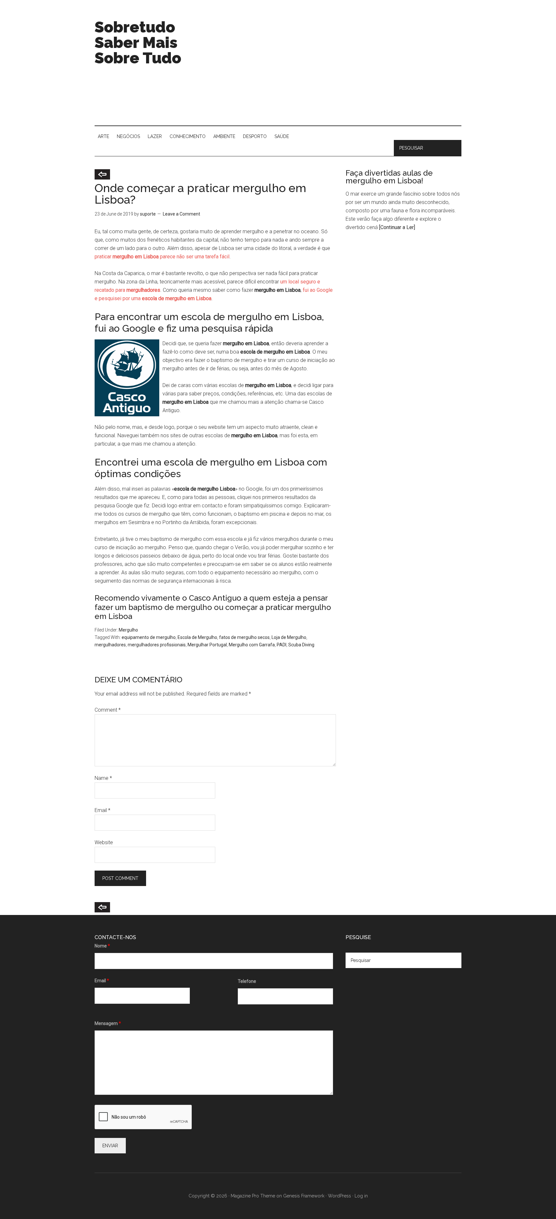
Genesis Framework (303, 1195)
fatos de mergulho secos (244, 637)
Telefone (247, 981)
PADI (281, 644)
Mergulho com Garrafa (252, 644)
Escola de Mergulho (197, 637)
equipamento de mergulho (149, 637)
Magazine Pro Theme (253, 1195)
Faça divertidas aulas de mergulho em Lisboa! (389, 176)
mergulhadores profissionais (157, 644)
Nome (102, 945)
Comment (108, 710)
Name (103, 778)
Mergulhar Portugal (207, 644)
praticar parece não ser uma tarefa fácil (162, 257)
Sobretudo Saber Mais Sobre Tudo (138, 42)
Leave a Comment (181, 214)
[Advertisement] (344, 71)
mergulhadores (110, 644)
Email (102, 810)
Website (104, 842)
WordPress (339, 1195)
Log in (361, 1195)
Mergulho (128, 630)
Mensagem (108, 1023)
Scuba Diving (301, 644)
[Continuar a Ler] (397, 227)
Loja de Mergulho (289, 637)
